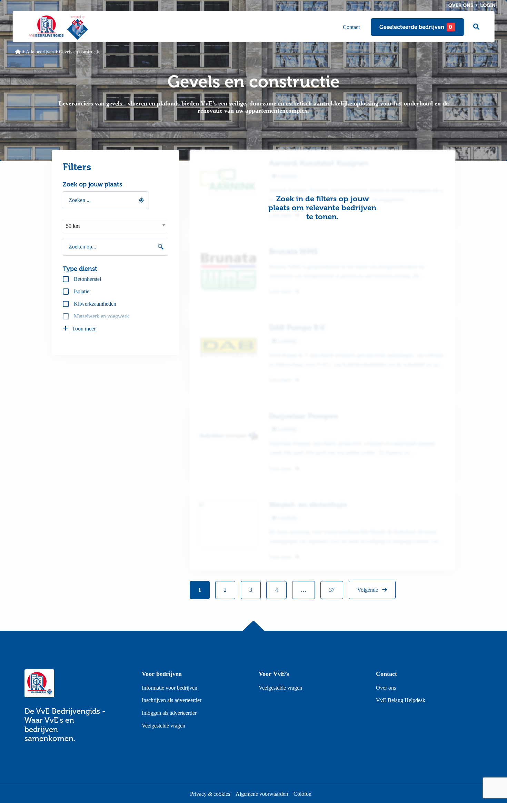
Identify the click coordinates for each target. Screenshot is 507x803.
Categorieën (319, 27)
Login (488, 5)
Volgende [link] (368, 590)
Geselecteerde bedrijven (415, 27)
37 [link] (332, 590)
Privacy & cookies (210, 794)
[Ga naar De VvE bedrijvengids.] (18, 51)
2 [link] (225, 590)
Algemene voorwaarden (262, 794)
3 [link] (250, 590)
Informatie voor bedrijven (169, 688)
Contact (351, 27)
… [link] (303, 590)
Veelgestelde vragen (163, 726)
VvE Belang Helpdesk (400, 700)
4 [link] (276, 590)
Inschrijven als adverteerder (171, 700)
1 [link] (199, 590)
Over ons (460, 5)
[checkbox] (115, 279)
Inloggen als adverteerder (169, 713)
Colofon (302, 794)
